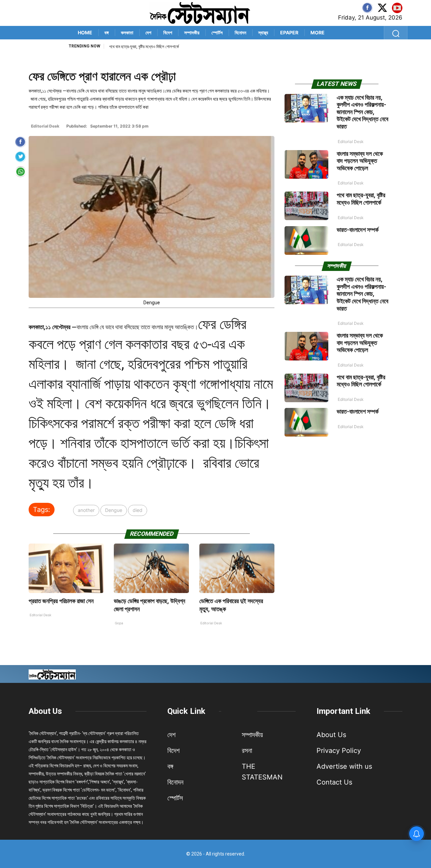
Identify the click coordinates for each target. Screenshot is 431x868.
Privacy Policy (339, 751)
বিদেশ (167, 32)
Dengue (113, 510)
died (137, 510)
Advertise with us (344, 766)
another (86, 510)
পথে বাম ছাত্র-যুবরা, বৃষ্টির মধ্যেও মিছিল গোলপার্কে (361, 199)
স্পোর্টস (217, 32)
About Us (45, 711)
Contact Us (334, 782)
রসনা (247, 751)
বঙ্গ (106, 32)
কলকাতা (127, 32)
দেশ (148, 32)
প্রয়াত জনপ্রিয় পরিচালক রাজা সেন (61, 600)
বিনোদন (240, 32)
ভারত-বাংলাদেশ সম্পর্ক (124, 46)
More (317, 32)
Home (85, 32)
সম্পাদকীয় (191, 32)
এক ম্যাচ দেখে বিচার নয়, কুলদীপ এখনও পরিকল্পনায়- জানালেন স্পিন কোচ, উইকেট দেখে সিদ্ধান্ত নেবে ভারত (362, 112)
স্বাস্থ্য (263, 32)
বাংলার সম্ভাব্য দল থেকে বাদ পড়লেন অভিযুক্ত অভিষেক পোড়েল (360, 161)
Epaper (289, 32)
